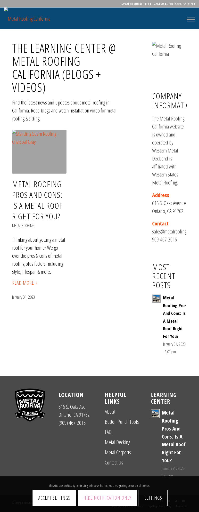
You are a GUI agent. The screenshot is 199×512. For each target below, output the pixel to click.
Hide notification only (107, 498)
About (110, 411)
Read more (23, 283)
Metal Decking (117, 442)
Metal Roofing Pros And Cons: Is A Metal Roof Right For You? (37, 200)
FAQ (108, 431)
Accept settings (54, 498)
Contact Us (114, 462)
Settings (153, 498)
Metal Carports (118, 452)
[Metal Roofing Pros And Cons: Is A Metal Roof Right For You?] (39, 152)
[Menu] (188, 18)
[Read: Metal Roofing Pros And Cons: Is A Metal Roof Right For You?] (156, 298)
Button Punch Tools (122, 421)
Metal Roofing (23, 225)
